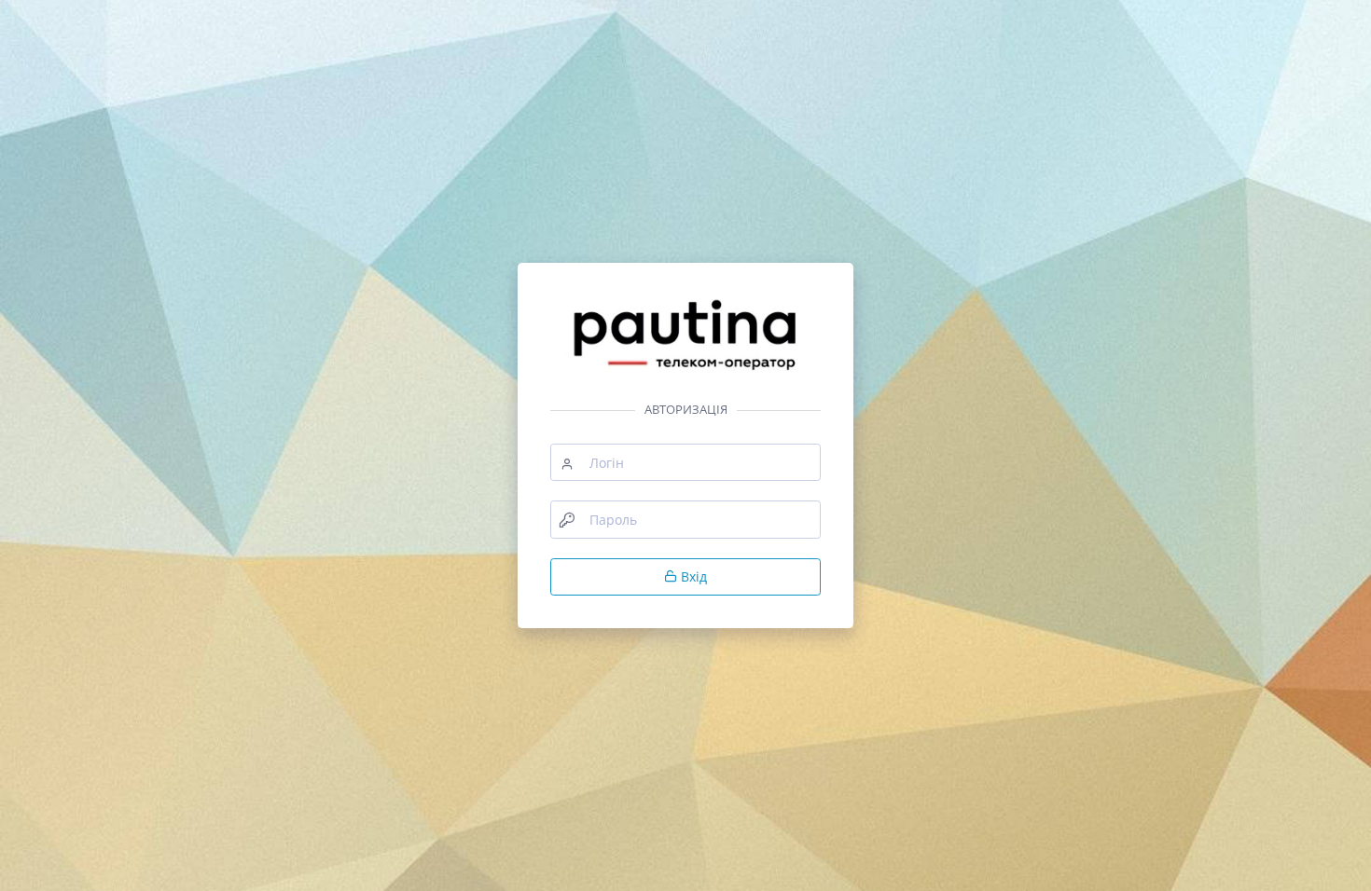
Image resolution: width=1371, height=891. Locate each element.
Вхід (692, 576)
